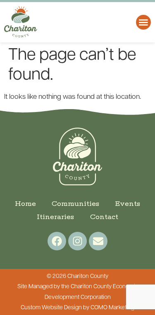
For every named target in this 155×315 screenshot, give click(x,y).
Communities (75, 203)
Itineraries (55, 217)
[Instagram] (77, 241)
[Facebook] (57, 241)
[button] (143, 22)
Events (127, 203)
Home (25, 203)
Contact (104, 217)
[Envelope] (98, 241)
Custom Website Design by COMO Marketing (77, 308)
